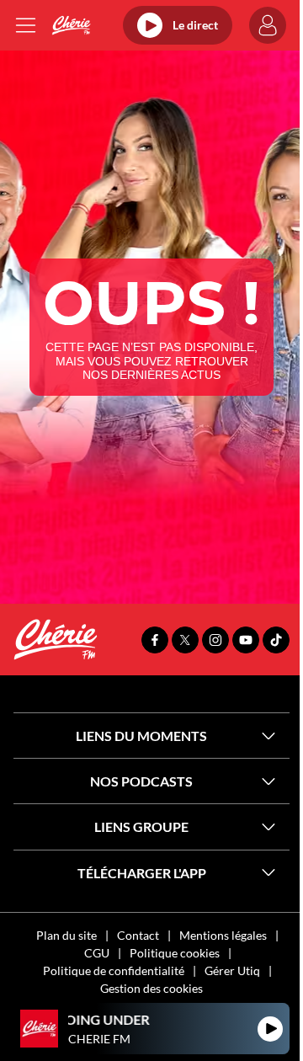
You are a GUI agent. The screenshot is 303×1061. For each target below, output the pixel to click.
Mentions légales (223, 935)
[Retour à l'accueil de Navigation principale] (71, 25)
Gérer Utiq (232, 970)
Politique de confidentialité (113, 970)
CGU (96, 953)
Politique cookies (175, 953)
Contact (138, 935)
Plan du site (66, 935)
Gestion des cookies (151, 988)
